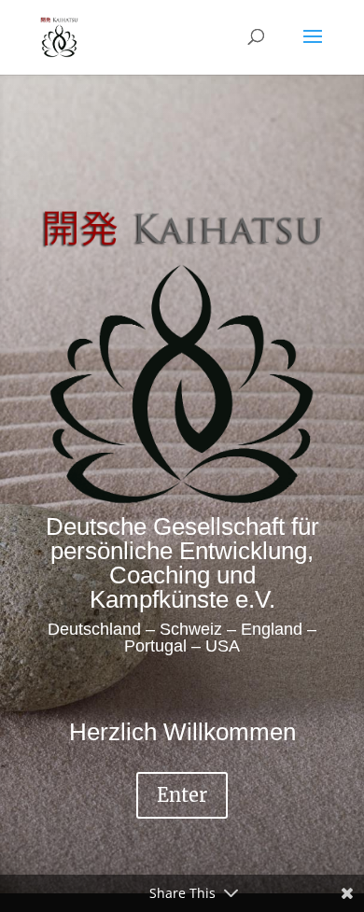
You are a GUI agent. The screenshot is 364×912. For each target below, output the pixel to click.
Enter (182, 795)
